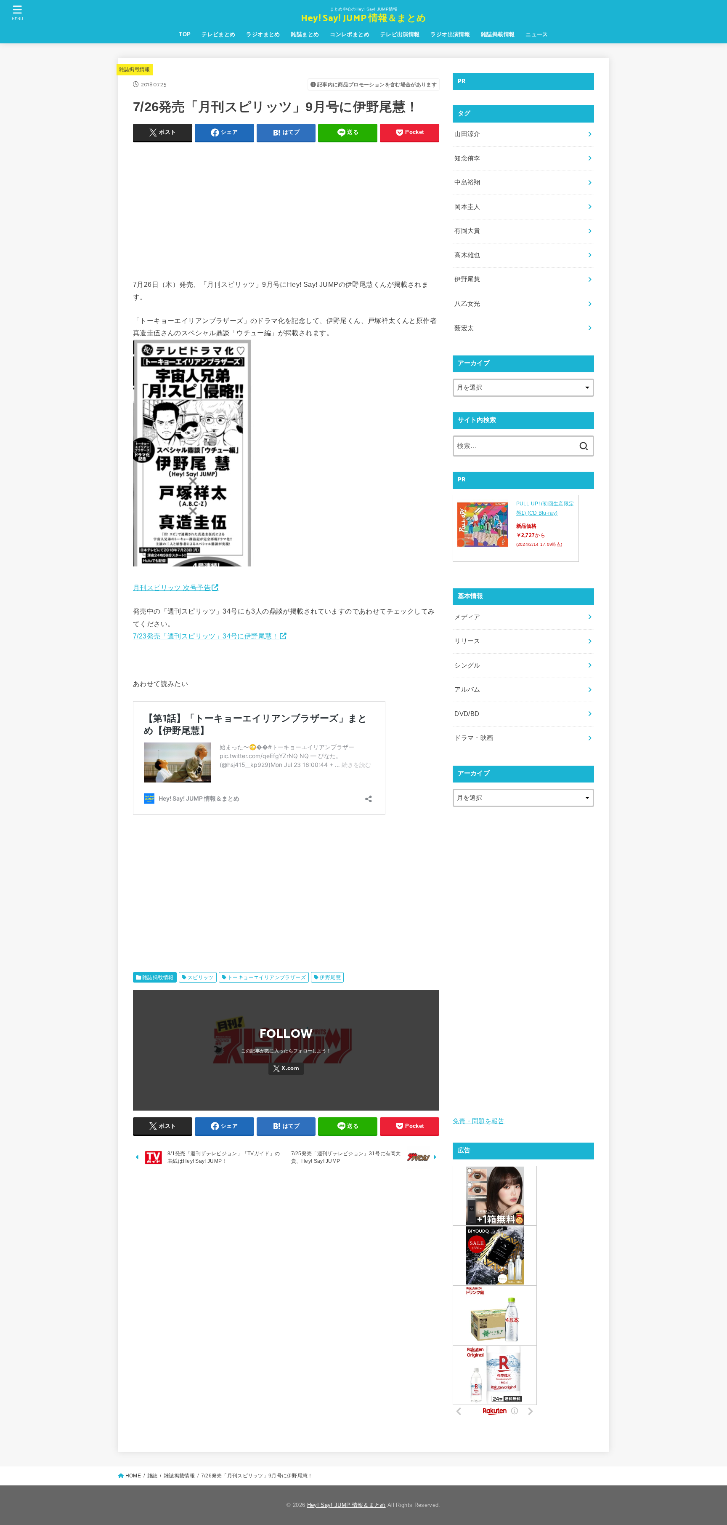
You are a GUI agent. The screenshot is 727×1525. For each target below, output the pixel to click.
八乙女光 (467, 303)
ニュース (536, 34)
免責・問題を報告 (478, 1121)
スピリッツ (201, 977)
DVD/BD (466, 713)
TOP (185, 34)
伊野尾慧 (330, 977)
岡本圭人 (467, 206)
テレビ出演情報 (400, 34)
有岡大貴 (467, 230)
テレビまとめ (218, 34)
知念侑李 (467, 158)
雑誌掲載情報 (498, 34)
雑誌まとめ (305, 34)
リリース (467, 641)
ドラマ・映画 (473, 737)
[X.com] (286, 1069)
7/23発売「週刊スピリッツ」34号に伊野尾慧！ (206, 636)
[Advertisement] (286, 208)
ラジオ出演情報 (450, 34)
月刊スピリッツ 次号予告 (172, 587)
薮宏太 (464, 328)
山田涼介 (467, 134)
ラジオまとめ (263, 34)
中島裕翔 (467, 182)
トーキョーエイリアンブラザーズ (267, 977)
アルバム (467, 689)
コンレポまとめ (349, 34)
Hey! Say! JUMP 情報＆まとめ (363, 19)
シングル (467, 665)
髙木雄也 (467, 255)
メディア (467, 617)
